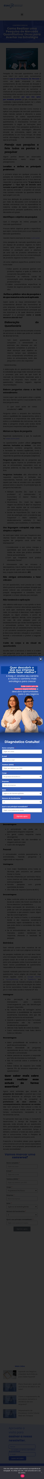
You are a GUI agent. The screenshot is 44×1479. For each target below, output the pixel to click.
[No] (41, 1472)
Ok (22, 1476)
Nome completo (8, 748)
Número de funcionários (11, 798)
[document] (22, 739)
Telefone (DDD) (8, 765)
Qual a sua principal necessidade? (15, 807)
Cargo (4, 773)
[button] (40, 659)
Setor (4, 790)
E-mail (4, 756)
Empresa (5, 781)
